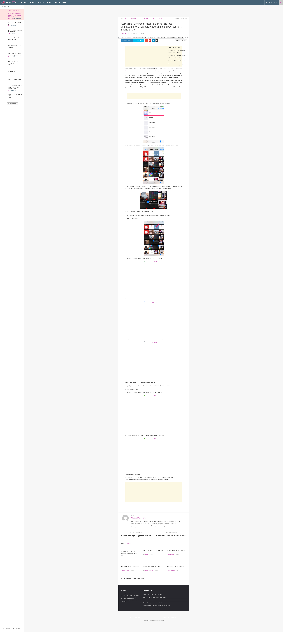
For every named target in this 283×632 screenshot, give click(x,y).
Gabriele (146, 554)
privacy (165, 507)
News (25, 2)
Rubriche (57, 2)
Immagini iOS (137, 18)
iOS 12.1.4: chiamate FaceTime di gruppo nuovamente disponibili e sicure (15, 87)
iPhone (9, 48)
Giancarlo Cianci (171, 554)
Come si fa (41, 2)
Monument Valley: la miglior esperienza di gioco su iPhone (157, 605)
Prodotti (49, 2)
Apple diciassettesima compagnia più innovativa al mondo (14, 63)
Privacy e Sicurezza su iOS (157, 18)
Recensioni (33, 2)
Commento (142, 33)
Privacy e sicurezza (145, 18)
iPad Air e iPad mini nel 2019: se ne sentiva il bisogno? (156, 600)
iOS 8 (161, 507)
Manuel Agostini (126, 33)
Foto (132, 18)
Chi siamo (65, 2)
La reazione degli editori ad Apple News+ (153, 594)
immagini (155, 507)
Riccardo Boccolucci (148, 570)
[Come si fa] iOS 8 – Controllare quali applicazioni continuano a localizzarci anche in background (176, 63)
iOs (159, 507)
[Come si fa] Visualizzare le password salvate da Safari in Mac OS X (176, 51)
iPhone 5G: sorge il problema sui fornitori (153, 602)
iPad (9, 41)
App (9, 25)
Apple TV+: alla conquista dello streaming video (154, 597)
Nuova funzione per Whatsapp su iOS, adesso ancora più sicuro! (15, 95)
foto (151, 507)
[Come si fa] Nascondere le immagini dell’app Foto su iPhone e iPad (176, 56)
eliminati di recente (144, 507)
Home (122, 18)
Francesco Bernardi (126, 558)
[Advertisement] (154, 10)
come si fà (135, 507)
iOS (8, 90)
